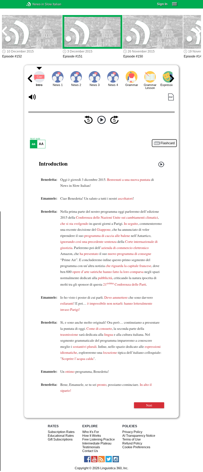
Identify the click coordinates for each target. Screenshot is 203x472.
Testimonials (91, 447)
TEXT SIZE (35, 139)
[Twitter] (108, 459)
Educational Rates (61, 435)
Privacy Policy (132, 432)
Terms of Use (131, 439)
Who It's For (90, 432)
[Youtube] (94, 459)
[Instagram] (116, 459)
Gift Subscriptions (60, 439)
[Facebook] (87, 459)
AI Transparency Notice (138, 435)
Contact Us (90, 451)
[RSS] (101, 459)
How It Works (91, 435)
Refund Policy (132, 443)
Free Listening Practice (98, 439)
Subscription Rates (61, 432)
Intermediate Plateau (96, 443)
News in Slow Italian (35, 4)
